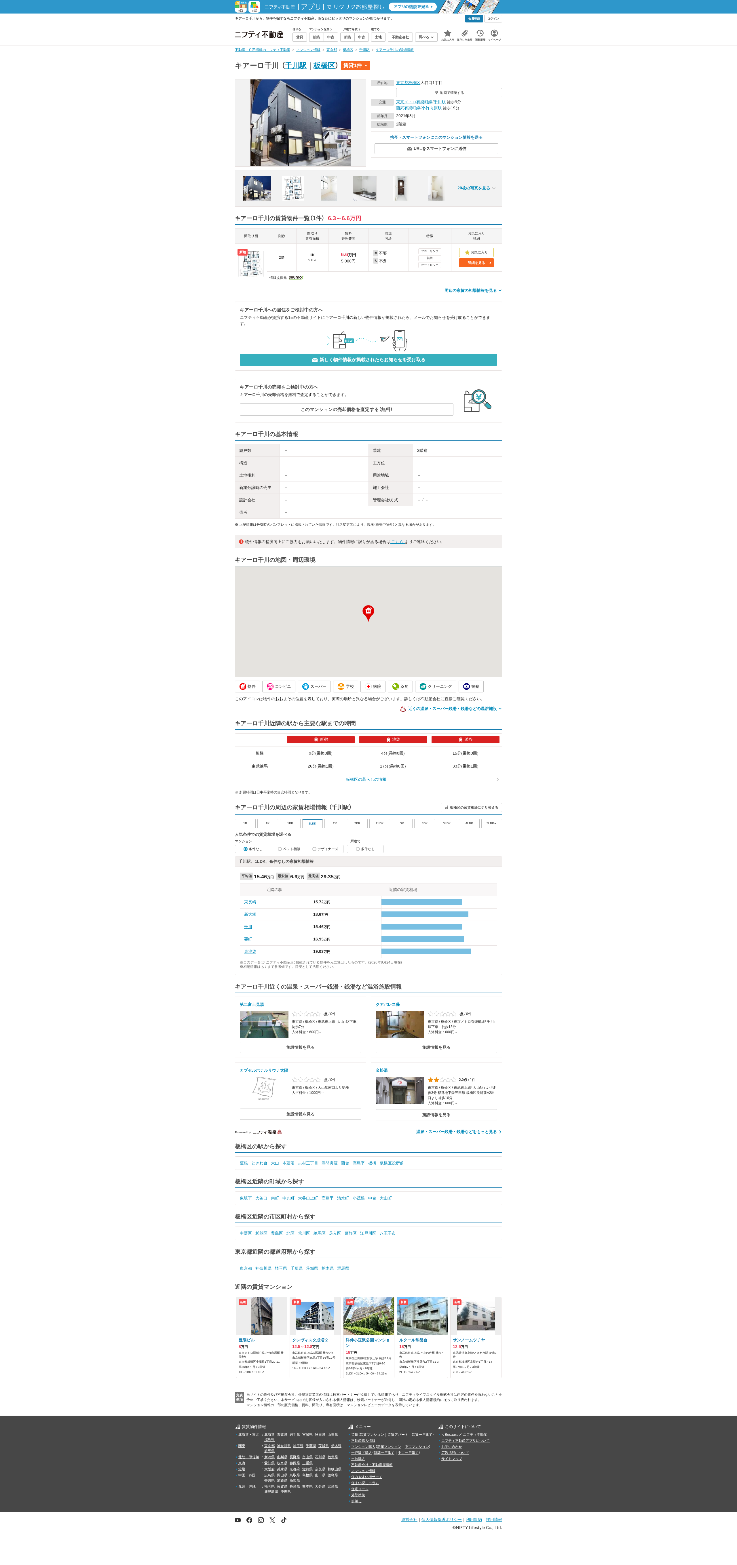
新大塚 (250, 914)
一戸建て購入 (361, 1453)
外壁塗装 (358, 1495)
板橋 (372, 1163)
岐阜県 (282, 1463)
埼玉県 (281, 1268)
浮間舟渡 (330, 1163)
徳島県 (333, 1475)
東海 (241, 1463)
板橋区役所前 (392, 1163)
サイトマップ (451, 1459)
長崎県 (295, 1486)
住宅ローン (359, 1489)
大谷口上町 (308, 1198)
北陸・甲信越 (248, 1457)
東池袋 (250, 951)
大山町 (386, 1198)
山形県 (333, 1435)
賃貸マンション (372, 1435)
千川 (248, 926)
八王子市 (388, 1233)
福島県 (269, 1440)
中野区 (246, 1233)
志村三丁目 (308, 1163)
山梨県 (282, 1457)
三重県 (307, 1463)
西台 (345, 1163)
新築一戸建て (384, 1453)
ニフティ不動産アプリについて (465, 1441)
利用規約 (474, 1519)
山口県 (320, 1475)
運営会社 (409, 1519)
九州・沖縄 (247, 1486)
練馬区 (320, 1233)
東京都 (402, 82)
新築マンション (389, 1447)
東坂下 (246, 1198)
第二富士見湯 (252, 1004)
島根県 (307, 1475)
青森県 (282, 1435)
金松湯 (382, 1070)
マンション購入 (363, 1447)
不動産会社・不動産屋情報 (372, 1465)
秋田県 (320, 1435)
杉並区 (261, 1233)
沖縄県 (285, 1492)
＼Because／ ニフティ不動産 (464, 1435)
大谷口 (261, 1198)
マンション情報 (363, 1471)
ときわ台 (259, 1163)
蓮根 (244, 1163)
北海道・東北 (248, 1435)
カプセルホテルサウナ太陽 (264, 1070)
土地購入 (358, 1459)
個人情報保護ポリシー (441, 1519)
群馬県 (343, 1268)
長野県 (295, 1457)
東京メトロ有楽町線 (414, 102)
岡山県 (282, 1475)
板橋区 (324, 65)
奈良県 (320, 1469)
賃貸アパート (398, 1435)
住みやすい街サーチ (366, 1477)
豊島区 (277, 1233)
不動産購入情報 (363, 1441)
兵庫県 (282, 1469)
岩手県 (295, 1435)
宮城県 (307, 1435)
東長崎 (250, 902)
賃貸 (354, 1435)
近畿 (241, 1469)
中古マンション (417, 1447)
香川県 (269, 1480)
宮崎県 (333, 1486)
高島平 (359, 1163)
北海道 (269, 1435)
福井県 (333, 1457)
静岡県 (295, 1463)
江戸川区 (368, 1233)
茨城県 (312, 1268)
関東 (241, 1446)
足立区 (335, 1233)
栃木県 (328, 1268)
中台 (372, 1198)
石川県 (320, 1457)
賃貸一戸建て (422, 1435)
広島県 (269, 1475)
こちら (397, 541)
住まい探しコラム (365, 1483)
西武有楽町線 (408, 108)
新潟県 (269, 1457)
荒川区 (304, 1233)
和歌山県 (334, 1469)
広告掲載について (455, 1453)
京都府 (295, 1469)
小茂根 (359, 1198)
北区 (290, 1233)
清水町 (343, 1198)
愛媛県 (282, 1480)
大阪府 (269, 1469)
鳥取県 (295, 1475)
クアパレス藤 (388, 1004)
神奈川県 (263, 1268)
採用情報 (494, 1519)
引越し (356, 1501)
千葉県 (296, 1268)
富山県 (307, 1457)
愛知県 (269, 1463)
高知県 (295, 1480)
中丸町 (288, 1198)
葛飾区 (351, 1233)
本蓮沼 (288, 1163)
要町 (248, 939)
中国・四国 (247, 1475)
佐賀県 (282, 1486)
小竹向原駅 (431, 108)
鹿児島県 (271, 1492)
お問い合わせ (451, 1447)
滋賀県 (307, 1469)
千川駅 (296, 65)
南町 (275, 1198)
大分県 (320, 1486)
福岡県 (269, 1486)
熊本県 (307, 1486)
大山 (275, 1163)
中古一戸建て (408, 1453)
